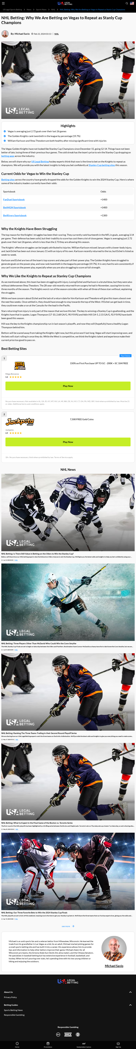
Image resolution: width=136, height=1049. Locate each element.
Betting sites (8, 179)
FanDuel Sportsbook (14, 199)
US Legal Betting (40, 161)
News (29, 9)
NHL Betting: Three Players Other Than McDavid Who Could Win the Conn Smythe (38, 643)
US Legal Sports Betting (12, 9)
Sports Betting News (13, 1010)
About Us (8, 992)
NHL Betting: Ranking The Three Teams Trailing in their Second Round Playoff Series (39, 733)
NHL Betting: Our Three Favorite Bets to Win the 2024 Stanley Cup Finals (34, 912)
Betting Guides (11, 1005)
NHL (53, 9)
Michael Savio (22, 33)
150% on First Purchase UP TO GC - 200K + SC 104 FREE (99, 363)
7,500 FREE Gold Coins (82, 419)
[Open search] (127, 3)
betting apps (7, 155)
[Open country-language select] (132, 3)
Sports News (41, 9)
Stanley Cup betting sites (102, 165)
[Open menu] (3, 3)
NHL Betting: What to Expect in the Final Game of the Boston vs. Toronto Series (37, 823)
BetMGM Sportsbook (14, 207)
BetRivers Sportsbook (15, 215)
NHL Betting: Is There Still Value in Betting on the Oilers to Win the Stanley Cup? (37, 554)
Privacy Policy (10, 997)
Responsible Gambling (14, 1015)
